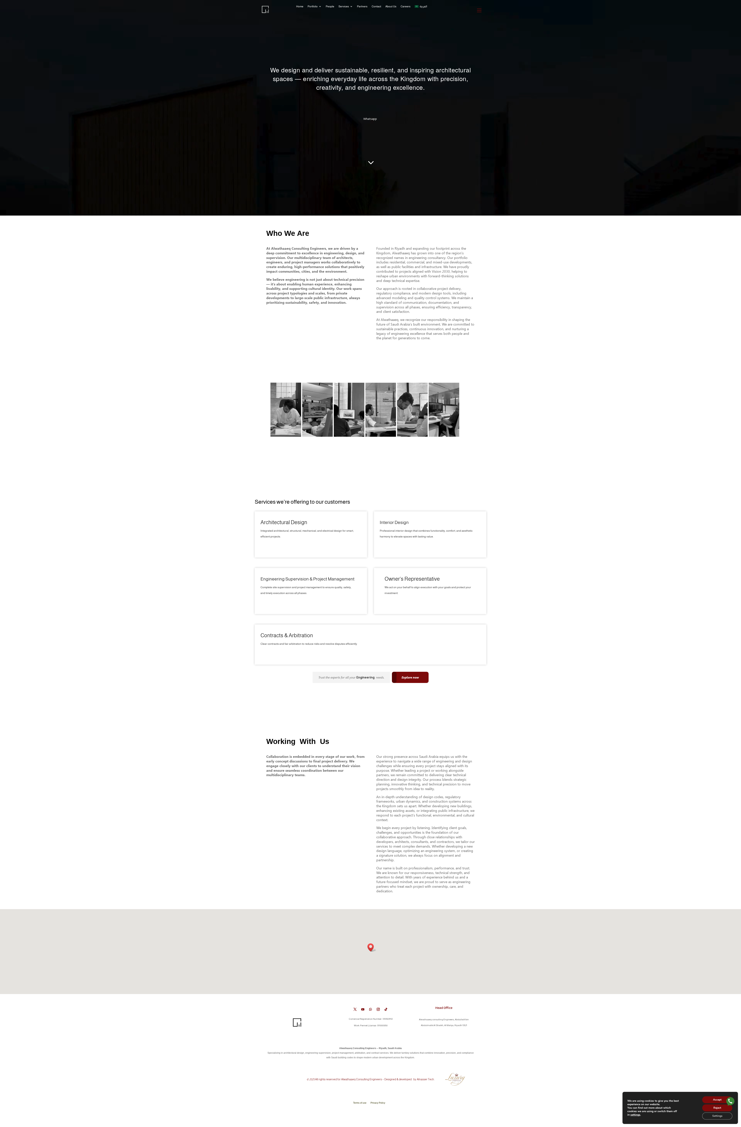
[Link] (730, 1102)
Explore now (410, 677)
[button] (371, 947)
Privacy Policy (377, 1103)
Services (343, 6)
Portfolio (313, 6)
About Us (390, 6)
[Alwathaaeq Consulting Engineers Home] (266, 12)
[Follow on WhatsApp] (370, 1009)
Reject (717, 1108)
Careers (405, 6)
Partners (362, 6)
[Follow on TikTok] (386, 1009)
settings (635, 1115)
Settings (717, 1116)
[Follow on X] (355, 1009)
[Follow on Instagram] (378, 1009)
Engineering (365, 677)
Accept (717, 1100)
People (330, 6)
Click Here (269, 547)
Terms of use (359, 1103)
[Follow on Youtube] (363, 1009)
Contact (376, 6)
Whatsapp (370, 119)
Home (299, 6)
